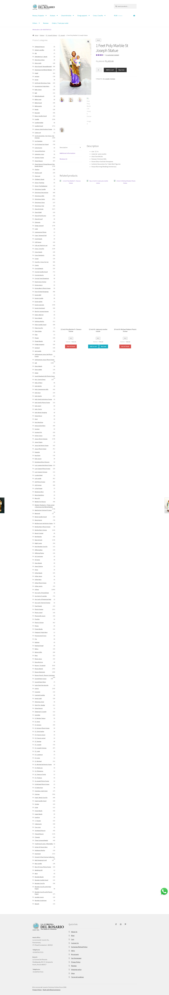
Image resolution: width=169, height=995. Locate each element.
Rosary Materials (40, 672)
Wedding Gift (38, 870)
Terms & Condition (77, 977)
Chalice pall (38, 173)
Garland (37, 348)
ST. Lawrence (39, 755)
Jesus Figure (38, 442)
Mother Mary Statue (41, 530)
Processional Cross (40, 636)
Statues (52, 16)
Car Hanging (38, 141)
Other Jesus (38, 576)
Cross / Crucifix (98, 16)
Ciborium (37, 222)
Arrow (36, 80)
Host (36, 419)
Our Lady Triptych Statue (42, 603)
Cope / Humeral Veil (41, 235)
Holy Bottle (38, 386)
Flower (37, 338)
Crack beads (38, 239)
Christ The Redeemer (41, 186)
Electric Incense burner (42, 311)
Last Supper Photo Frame (42, 469)
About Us (74, 932)
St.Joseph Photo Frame (42, 781)
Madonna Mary (39, 492)
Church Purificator (40, 216)
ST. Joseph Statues (51, 35)
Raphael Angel (39, 646)
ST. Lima (37, 758)
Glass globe (38, 369)
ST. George (38, 741)
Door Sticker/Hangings (42, 292)
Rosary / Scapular (38, 16)
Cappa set (38, 132)
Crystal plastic (39, 275)
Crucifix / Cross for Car (42, 262)
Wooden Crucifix (40, 883)
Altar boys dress (40, 60)
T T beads (38, 821)
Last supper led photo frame (43, 465)
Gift (36, 363)
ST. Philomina (39, 771)
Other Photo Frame (40, 583)
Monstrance (38, 520)
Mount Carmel (39, 533)
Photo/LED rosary (40, 616)
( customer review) (112, 55)
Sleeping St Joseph (40, 712)
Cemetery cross (39, 154)
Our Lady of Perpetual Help (43, 599)
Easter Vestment (40, 308)
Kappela (37, 452)
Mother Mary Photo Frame (42, 527)
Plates (37, 626)
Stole (36, 807)
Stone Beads (38, 811)
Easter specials (39, 305)
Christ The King (39, 183)
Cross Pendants (39, 255)
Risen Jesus (38, 659)
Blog (72, 936)
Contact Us (75, 943)
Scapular (37, 692)
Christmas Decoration (41, 192)
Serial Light (38, 698)
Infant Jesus (38, 436)
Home (36, 35)
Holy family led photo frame (43, 399)
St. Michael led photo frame (43, 764)
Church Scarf (39, 219)
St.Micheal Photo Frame (42, 784)
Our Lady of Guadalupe (42, 593)
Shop (73, 973)
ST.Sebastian (39, 788)
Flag (36, 334)
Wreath (37, 904)
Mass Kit (37, 498)
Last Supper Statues (41, 472)
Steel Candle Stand (40, 801)
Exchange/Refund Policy (79, 947)
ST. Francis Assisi (40, 735)
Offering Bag (38, 550)
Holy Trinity (38, 409)
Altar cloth (38, 63)
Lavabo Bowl (38, 475)
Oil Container (39, 556)
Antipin (37, 76)
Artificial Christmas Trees (42, 83)
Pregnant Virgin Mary (41, 632)
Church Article (39, 209)
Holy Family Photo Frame (42, 402)
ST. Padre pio (39, 768)
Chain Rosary (39, 161)
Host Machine (39, 422)
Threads (37, 837)
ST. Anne (37, 722)
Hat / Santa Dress (40, 379)
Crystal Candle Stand (41, 272)
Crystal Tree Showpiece (42, 278)
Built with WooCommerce (51, 990)
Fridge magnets (39, 344)
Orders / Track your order (60, 23)
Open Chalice (39, 566)
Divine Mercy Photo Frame (42, 288)
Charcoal (37, 176)
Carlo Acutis (38, 148)
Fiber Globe (38, 331)
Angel (36, 73)
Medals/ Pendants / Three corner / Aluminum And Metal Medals (44, 506)
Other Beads (38, 573)
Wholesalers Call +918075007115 (41, 29)
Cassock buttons (40, 151)
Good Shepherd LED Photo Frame (45, 376)
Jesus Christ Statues (41, 439)
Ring (36, 655)
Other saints (38, 586)
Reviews (46, 23)
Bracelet (37, 113)
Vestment (38, 854)
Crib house (38, 242)
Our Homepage (76, 958)
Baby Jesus (38, 90)
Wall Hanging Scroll (41, 860)
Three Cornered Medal (41, 840)
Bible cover (38, 99)
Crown (37, 259)
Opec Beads (38, 563)
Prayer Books (39, 629)
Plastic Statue (39, 622)
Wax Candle (38, 863)
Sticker (37, 804)
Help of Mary (38, 383)
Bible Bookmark (39, 96)
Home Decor (38, 416)
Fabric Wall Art (39, 315)
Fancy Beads (38, 318)
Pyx (36, 639)
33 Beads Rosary (40, 47)
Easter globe (38, 301)
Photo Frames (39, 609)
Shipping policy (76, 969)
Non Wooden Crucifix (41, 546)
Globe (36, 373)
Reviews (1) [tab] (63, 159)
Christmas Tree (39, 206)
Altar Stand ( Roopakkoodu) (43, 66)
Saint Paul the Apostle (41, 685)
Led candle (38, 478)
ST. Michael (38, 761)
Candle (37, 119)
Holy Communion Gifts (41, 389)
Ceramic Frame (39, 157)
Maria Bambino (39, 495)
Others (34, 23)
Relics (36, 649)
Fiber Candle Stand (40, 325)
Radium (37, 642)
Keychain (37, 455)
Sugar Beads (38, 814)
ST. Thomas (38, 778)
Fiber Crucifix (39, 328)
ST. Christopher (39, 731)
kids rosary (38, 459)
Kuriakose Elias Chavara (42, 462)
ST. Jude (37, 751)
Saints (37, 688)
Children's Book (39, 179)
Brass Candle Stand (41, 116)
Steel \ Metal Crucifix (41, 797)
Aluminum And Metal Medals (43, 70)
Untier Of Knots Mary (41, 847)
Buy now (121, 70)
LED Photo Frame (40, 482)
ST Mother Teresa (40, 718)
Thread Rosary (39, 834)
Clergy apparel (82, 16)
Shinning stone (39, 702)
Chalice (37, 169)
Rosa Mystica (39, 662)
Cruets (37, 265)
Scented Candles (40, 695)
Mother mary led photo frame (44, 523)
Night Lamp (38, 543)
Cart (72, 939)
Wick (36, 873)
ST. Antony (38, 725)
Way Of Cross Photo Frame (43, 867)
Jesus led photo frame (41, 445)
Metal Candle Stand (41, 517)
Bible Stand (38, 103)
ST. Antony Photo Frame (42, 728)
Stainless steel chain (41, 791)
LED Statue (38, 485)
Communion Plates (40, 232)
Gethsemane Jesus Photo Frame (44, 360)
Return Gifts (38, 652)
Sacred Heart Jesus (40, 679)
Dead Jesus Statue (40, 282)
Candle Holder (39, 123)
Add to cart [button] (93, 346)
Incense (37, 429)
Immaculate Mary (40, 426)
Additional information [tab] (67, 153)
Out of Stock (71, 346)
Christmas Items (40, 199)
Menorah (37, 513)
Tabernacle (38, 824)
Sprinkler (37, 715)
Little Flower (38, 488)
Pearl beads (38, 606)
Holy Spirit (38, 406)
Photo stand (38, 612)
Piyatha (37, 619)
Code (36, 229)
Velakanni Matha (40, 850)
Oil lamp (37, 560)
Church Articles (66, 16)
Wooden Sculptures (41, 900)
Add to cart (110, 70)
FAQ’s (73, 951)
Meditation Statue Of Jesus (43, 510)
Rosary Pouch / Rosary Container (45, 675)
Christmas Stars (40, 202)
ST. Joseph (61, 35)
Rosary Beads (39, 669)
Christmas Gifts (39, 196)
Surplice (37, 817)
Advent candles (39, 50)
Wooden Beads (39, 877)
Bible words (38, 106)
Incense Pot (38, 432)
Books (36, 109)
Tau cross (38, 827)
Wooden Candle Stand (41, 880)
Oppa (36, 570)
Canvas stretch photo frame (43, 129)
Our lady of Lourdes (41, 596)
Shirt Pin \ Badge (40, 705)
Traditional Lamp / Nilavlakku (44, 844)
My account (75, 954)
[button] (88, 41)
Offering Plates (39, 553)
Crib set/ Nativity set (41, 245)
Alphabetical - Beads (41, 57)
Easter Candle (39, 298)
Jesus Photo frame (40, 449)
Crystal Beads (39, 268)
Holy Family (38, 396)
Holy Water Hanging (41, 412)
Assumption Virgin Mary (42, 86)
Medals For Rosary (40, 502)
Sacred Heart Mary (40, 682)
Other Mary (38, 579)
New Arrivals (38, 540)
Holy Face (37, 393)
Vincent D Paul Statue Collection (45, 857)
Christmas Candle (40, 189)
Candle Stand (39, 126)
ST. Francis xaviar (40, 738)
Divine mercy (39, 285)
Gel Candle (38, 351)
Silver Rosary (39, 708)
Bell (36, 93)
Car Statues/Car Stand (42, 144)
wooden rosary (39, 897)
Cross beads (38, 252)
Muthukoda (38, 536)
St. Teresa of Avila (40, 774)
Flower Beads (39, 341)
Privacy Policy (75, 962)
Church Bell (38, 212)
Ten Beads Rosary (40, 830)
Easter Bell (38, 295)
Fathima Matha (39, 321)
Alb (36, 53)
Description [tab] (63, 147)
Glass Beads (38, 366)
